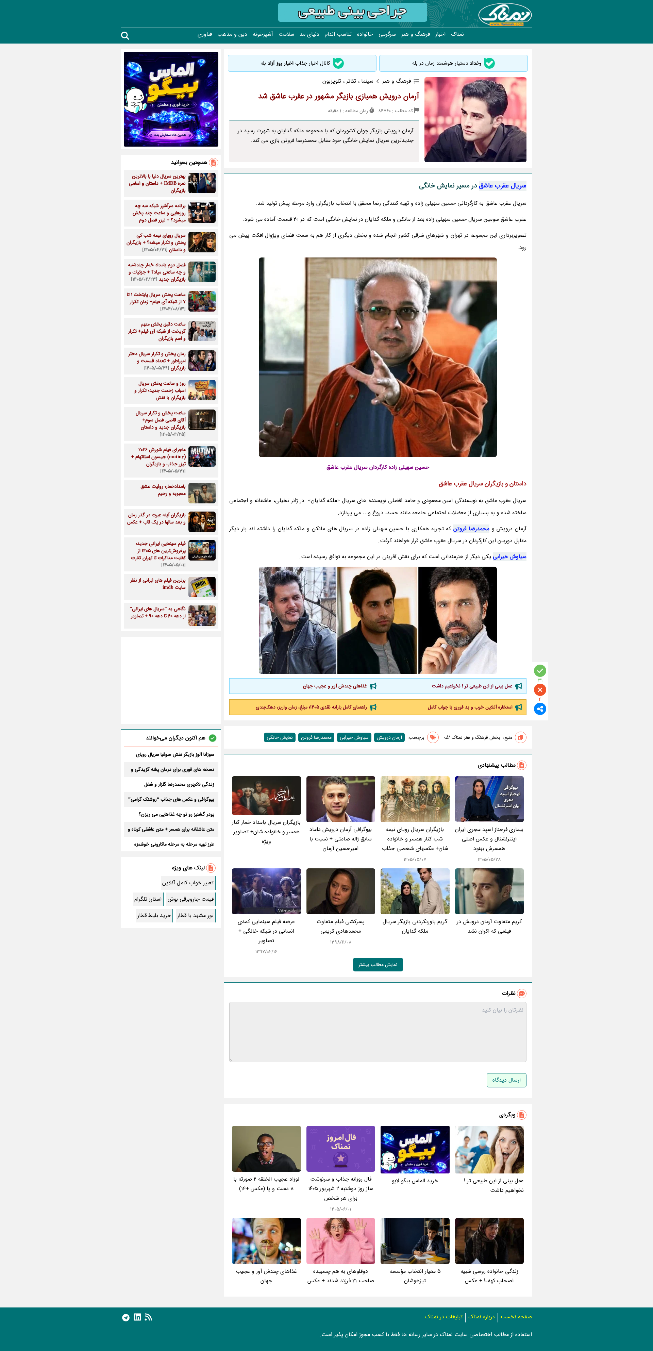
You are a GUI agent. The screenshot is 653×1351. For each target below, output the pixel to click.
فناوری (205, 34)
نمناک (457, 34)
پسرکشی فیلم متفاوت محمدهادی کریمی (341, 926)
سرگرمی (387, 34)
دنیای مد (309, 34)
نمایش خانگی (280, 737)
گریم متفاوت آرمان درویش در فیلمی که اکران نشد (489, 926)
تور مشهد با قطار (195, 915)
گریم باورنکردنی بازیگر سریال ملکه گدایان (415, 926)
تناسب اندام (338, 34)
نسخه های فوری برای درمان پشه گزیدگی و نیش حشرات (172, 769)
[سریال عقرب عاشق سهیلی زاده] (377, 620)
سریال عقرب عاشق (502, 186)
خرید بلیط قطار (154, 915)
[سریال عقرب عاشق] (377, 357)
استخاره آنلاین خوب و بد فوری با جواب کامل (470, 707)
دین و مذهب (232, 34)
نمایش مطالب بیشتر (378, 964)
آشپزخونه (263, 34)
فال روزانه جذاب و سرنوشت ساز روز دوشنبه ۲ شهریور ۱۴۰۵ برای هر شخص (340, 1188)
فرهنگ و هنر (415, 34)
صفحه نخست (516, 1317)
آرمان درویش (389, 737)
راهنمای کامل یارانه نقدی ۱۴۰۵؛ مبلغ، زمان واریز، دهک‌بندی (311, 707)
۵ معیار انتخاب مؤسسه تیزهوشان (415, 1276)
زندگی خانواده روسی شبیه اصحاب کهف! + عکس (489, 1276)
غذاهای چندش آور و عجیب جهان (335, 686)
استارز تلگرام (148, 899)
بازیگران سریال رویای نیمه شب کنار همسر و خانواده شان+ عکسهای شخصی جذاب (415, 839)
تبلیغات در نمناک (444, 1317)
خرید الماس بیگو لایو (415, 1181)
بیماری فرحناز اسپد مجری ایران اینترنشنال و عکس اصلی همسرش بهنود (489, 839)
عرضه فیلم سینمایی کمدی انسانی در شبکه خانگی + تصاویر (266, 931)
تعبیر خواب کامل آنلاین (188, 883)
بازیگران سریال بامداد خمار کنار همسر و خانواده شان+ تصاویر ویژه (266, 832)
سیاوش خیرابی (509, 556)
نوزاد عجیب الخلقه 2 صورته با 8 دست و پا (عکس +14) (266, 1184)
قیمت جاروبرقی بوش (191, 899)
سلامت (286, 34)
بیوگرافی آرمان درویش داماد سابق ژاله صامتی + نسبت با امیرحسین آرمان (340, 839)
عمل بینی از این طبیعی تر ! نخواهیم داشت (472, 686)
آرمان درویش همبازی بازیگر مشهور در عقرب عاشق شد (338, 96)
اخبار (440, 34)
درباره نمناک (481, 1317)
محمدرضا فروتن (471, 528)
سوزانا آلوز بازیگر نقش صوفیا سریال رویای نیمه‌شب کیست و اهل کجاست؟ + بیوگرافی (173, 754)
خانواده (365, 34)
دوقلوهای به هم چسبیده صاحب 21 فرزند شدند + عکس (340, 1276)
